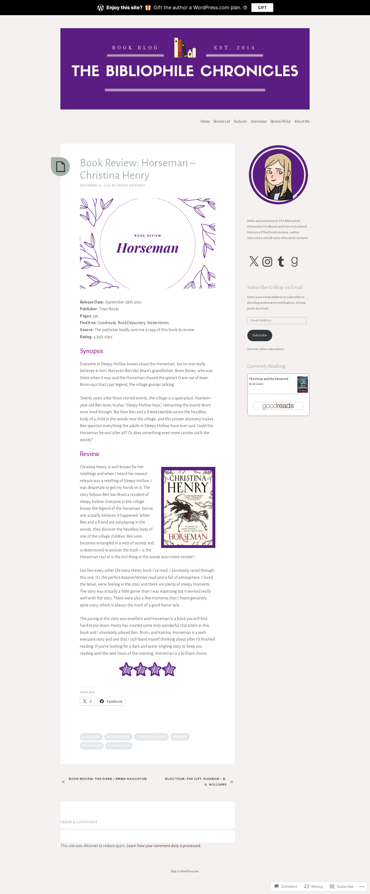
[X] (253, 261)
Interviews (259, 121)
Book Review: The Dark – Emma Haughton (108, 779)
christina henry (151, 736)
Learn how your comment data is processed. (163, 846)
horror (180, 736)
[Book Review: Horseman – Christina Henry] (60, 166)
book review (118, 736)
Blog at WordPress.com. (185, 871)
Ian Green (257, 384)
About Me (302, 121)
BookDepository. (132, 323)
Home (205, 121)
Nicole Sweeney (131, 185)
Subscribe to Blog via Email (275, 287)
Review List (221, 121)
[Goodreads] (294, 261)
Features (240, 121)
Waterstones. (158, 323)
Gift (262, 7)
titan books (119, 745)
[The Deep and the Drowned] (302, 392)
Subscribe (259, 335)
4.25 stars (91, 736)
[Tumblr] (280, 261)
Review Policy (280, 121)
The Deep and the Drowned (268, 379)
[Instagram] (267, 261)
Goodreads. (107, 323)
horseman (91, 745)
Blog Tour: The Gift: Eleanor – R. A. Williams (195, 781)
